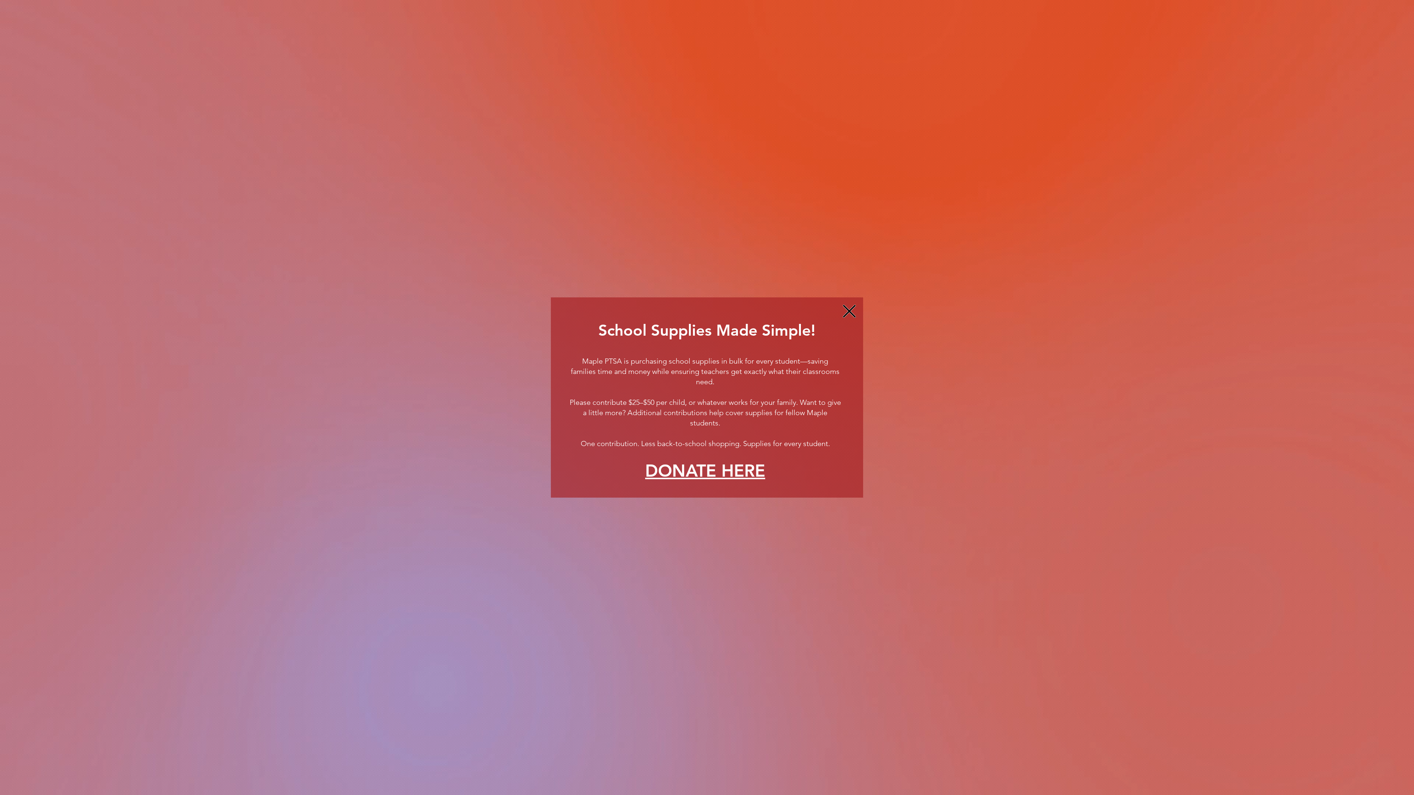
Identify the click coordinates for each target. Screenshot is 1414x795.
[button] (849, 311)
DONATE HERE (705, 470)
